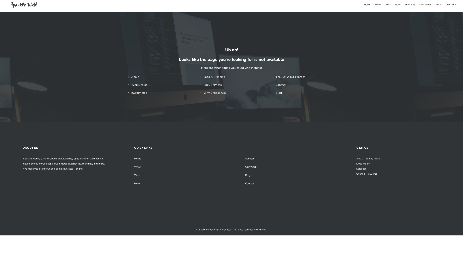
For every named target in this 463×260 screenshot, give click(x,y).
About (135, 77)
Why (137, 175)
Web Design (139, 85)
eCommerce (139, 93)
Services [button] (249, 158)
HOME (367, 4)
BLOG (439, 4)
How (137, 183)
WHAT (378, 4)
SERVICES (410, 4)
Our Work (250, 167)
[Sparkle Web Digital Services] (21, 7)
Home (137, 158)
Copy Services (212, 85)
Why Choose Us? (214, 93)
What (137, 167)
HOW (398, 4)
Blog (279, 93)
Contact (281, 85)
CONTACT (451, 4)
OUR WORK (425, 4)
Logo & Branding (214, 77)
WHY (388, 4)
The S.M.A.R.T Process (290, 77)
